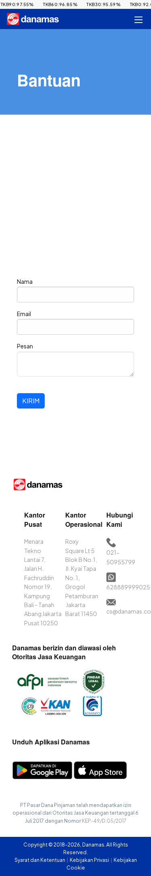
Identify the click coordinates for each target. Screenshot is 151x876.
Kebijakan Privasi (90, 860)
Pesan (25, 346)
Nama (25, 281)
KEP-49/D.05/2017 (104, 821)
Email (24, 313)
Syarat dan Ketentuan (40, 860)
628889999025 (128, 587)
